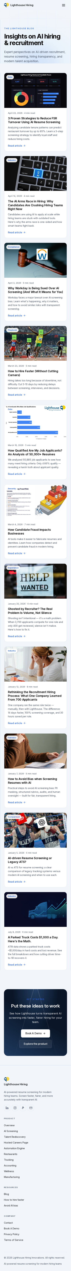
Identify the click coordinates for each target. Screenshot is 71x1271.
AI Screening (11, 1131)
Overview (9, 1125)
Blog (6, 1194)
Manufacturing (12, 1177)
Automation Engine (14, 1148)
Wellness (9, 1171)
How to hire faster (14, 1199)
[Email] (31, 1108)
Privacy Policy (11, 1234)
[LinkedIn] (7, 1108)
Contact (8, 1222)
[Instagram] (15, 1108)
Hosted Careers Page (16, 1142)
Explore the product (35, 1043)
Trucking (9, 1159)
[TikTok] (23, 1108)
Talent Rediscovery (15, 1136)
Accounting (10, 1165)
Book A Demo (33, 1033)
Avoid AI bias (11, 1205)
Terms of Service (13, 1240)
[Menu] (63, 5)
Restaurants (10, 1154)
